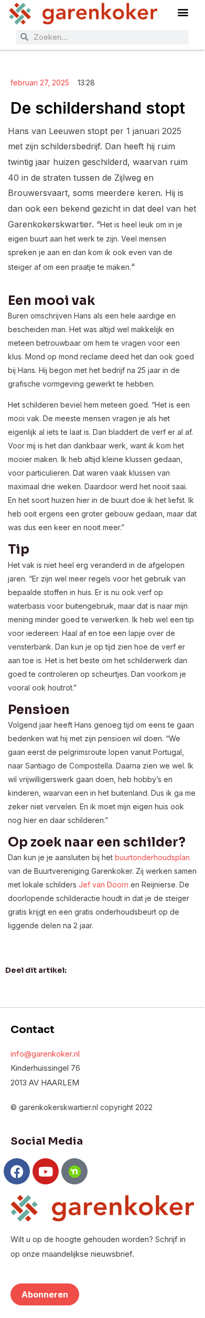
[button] (182, 12)
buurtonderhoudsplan (152, 857)
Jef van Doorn (103, 884)
